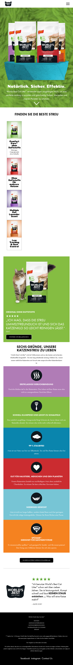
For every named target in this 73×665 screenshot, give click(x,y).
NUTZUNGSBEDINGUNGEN (37, 625)
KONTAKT (36, 621)
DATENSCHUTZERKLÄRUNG (36, 623)
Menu (68, 4)
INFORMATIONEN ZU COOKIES (36, 627)
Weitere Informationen (19, 337)
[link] (14, 139)
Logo (10, 3)
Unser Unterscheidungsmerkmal (36, 560)
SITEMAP (36, 629)
